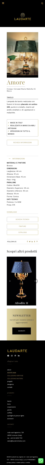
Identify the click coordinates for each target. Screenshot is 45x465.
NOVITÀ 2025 (11, 372)
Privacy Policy (11, 462)
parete (9, 410)
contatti (9, 387)
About (9, 370)
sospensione (11, 407)
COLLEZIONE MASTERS (15, 378)
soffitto (9, 413)
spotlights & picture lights (15, 415)
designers (10, 384)
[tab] (22, 159)
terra (8, 404)
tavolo (9, 401)
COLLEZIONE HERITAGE (15, 375)
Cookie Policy (20, 462)
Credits (28, 462)
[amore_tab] (22, 77)
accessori (10, 418)
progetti (9, 381)
